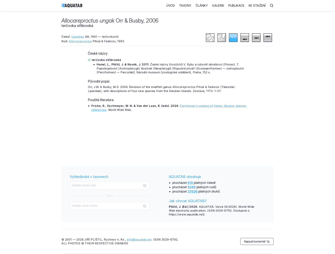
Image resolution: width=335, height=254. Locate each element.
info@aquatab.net (139, 239)
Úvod (170, 5)
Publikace (236, 5)
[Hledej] (145, 185)
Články (202, 5)
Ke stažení (257, 5)
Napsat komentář (255, 241)
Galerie (218, 5)
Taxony (185, 5)
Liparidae (78, 36)
